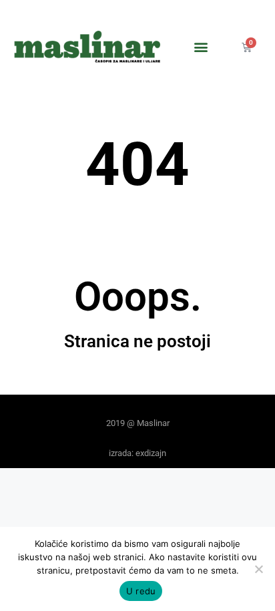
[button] (201, 47)
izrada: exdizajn (137, 453)
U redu (141, 591)
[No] (258, 569)
